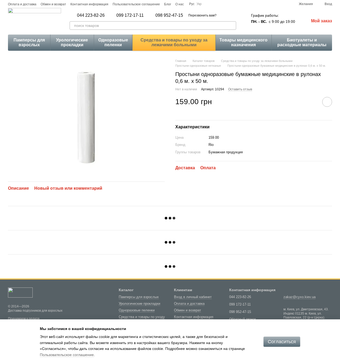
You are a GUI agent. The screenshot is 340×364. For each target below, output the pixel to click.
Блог (167, 4)
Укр (199, 4)
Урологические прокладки (72, 42)
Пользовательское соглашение (136, 4)
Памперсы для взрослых (29, 42)
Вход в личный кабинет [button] (193, 297)
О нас (179, 4)
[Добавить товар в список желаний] (327, 102)
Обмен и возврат (53, 4)
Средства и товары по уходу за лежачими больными (174, 42)
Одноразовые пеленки (113, 42)
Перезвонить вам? (202, 15)
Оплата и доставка (22, 4)
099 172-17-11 (130, 15)
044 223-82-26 (91, 15)
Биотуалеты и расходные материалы (301, 42)
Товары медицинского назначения (243, 42)
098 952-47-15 (169, 15)
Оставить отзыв (240, 89)
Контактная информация (89, 4)
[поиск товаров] (232, 25)
